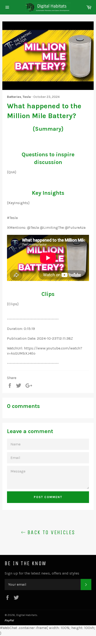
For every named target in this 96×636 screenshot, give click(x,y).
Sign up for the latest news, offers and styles (42, 573)
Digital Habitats (26, 615)
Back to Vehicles (50, 532)
